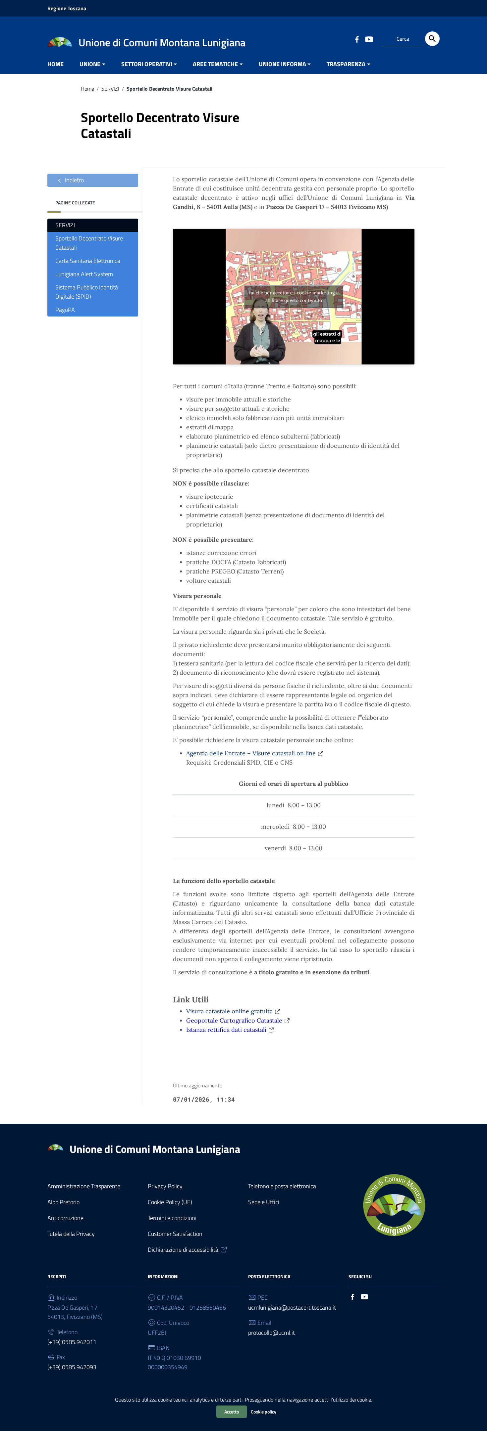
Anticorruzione (65, 1217)
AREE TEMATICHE (215, 64)
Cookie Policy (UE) (170, 1202)
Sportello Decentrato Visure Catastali (89, 243)
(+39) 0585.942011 (71, 1341)
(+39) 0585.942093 (71, 1367)
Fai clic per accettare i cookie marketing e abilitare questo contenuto (293, 296)
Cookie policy (263, 1411)
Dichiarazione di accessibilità (183, 1249)
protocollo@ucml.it (271, 1332)
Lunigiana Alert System (84, 274)
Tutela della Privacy (71, 1233)
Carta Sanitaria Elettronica (87, 260)
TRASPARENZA (346, 64)
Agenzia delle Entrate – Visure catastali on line (251, 753)
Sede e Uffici (263, 1202)
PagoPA (65, 309)
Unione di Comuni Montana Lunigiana (155, 1149)
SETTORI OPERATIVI (146, 64)
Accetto (231, 1411)
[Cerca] (432, 38)
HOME (55, 64)
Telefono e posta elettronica (282, 1186)
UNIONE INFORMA (282, 64)
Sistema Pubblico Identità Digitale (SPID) (86, 292)
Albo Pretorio (63, 1202)
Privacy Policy (165, 1186)
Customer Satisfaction (175, 1233)
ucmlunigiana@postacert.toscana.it (292, 1307)
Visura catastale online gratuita (229, 1011)
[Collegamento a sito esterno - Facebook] (357, 39)
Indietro (74, 180)
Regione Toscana (66, 8)
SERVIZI (110, 89)
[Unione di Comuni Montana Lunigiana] (59, 41)
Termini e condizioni (172, 1217)
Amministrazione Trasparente (83, 1186)
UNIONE (90, 64)
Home (87, 89)
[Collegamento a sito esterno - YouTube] (369, 39)
